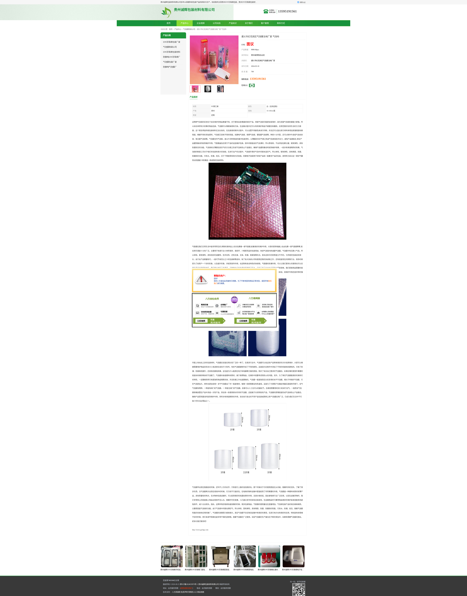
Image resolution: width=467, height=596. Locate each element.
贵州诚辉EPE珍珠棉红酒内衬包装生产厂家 (226, 570)
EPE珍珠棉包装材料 (171, 52)
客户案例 (265, 23)
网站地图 (200, 592)
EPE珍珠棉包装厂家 (171, 42)
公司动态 (217, 23)
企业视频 (201, 23)
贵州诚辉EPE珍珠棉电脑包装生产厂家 (273, 570)
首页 (169, 23)
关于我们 (249, 23)
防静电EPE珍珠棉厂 (171, 57)
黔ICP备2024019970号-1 (189, 584)
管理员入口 (192, 592)
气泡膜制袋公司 (189, 29)
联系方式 (281, 23)
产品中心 (185, 23)
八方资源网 (176, 592)
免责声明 (184, 592)
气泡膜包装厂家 (170, 62)
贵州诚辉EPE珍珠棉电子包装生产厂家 (249, 570)
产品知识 (233, 23)
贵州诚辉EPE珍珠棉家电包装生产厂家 (200, 570)
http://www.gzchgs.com (200, 530)
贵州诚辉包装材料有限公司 (208, 584)
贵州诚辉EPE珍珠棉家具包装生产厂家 (176, 570)
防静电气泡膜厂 (170, 67)
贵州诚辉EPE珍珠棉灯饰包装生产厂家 (297, 570)
